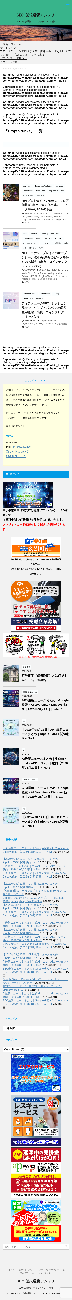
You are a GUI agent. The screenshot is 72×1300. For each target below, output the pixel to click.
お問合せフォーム (10, 44)
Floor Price (58, 216)
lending (51, 273)
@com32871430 (22, 447)
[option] (36, 33)
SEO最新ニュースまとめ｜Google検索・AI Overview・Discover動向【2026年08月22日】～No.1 (45, 705)
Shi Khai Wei (48, 219)
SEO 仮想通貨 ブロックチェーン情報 (36, 1288)
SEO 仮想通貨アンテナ (36, 15)
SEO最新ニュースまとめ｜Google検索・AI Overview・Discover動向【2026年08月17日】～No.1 (45, 792)
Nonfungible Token (44, 276)
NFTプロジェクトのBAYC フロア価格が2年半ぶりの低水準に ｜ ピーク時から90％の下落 (45, 205)
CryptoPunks (46, 216)
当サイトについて (10, 61)
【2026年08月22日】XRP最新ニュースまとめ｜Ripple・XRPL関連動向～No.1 (45, 734)
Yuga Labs (61, 219)
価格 (34, 279)
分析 (40, 279)
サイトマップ (8, 47)
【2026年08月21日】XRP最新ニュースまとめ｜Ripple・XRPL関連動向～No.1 (45, 821)
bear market (46, 213)
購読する (15, 474)
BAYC (43, 270)
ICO (27, 222)
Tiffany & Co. (50, 323)
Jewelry (39, 323)
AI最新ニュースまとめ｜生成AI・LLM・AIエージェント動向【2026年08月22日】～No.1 (45, 763)
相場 (55, 279)
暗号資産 (47, 279)
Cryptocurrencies (48, 320)
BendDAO (52, 270)
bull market (32, 216)
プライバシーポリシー (13, 58)
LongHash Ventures (31, 219)
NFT (32, 276)
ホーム (12, 1270)
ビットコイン (60, 276)
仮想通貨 (26, 279)
